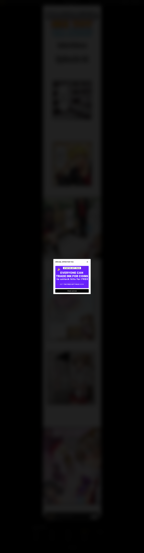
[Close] (87, 261)
